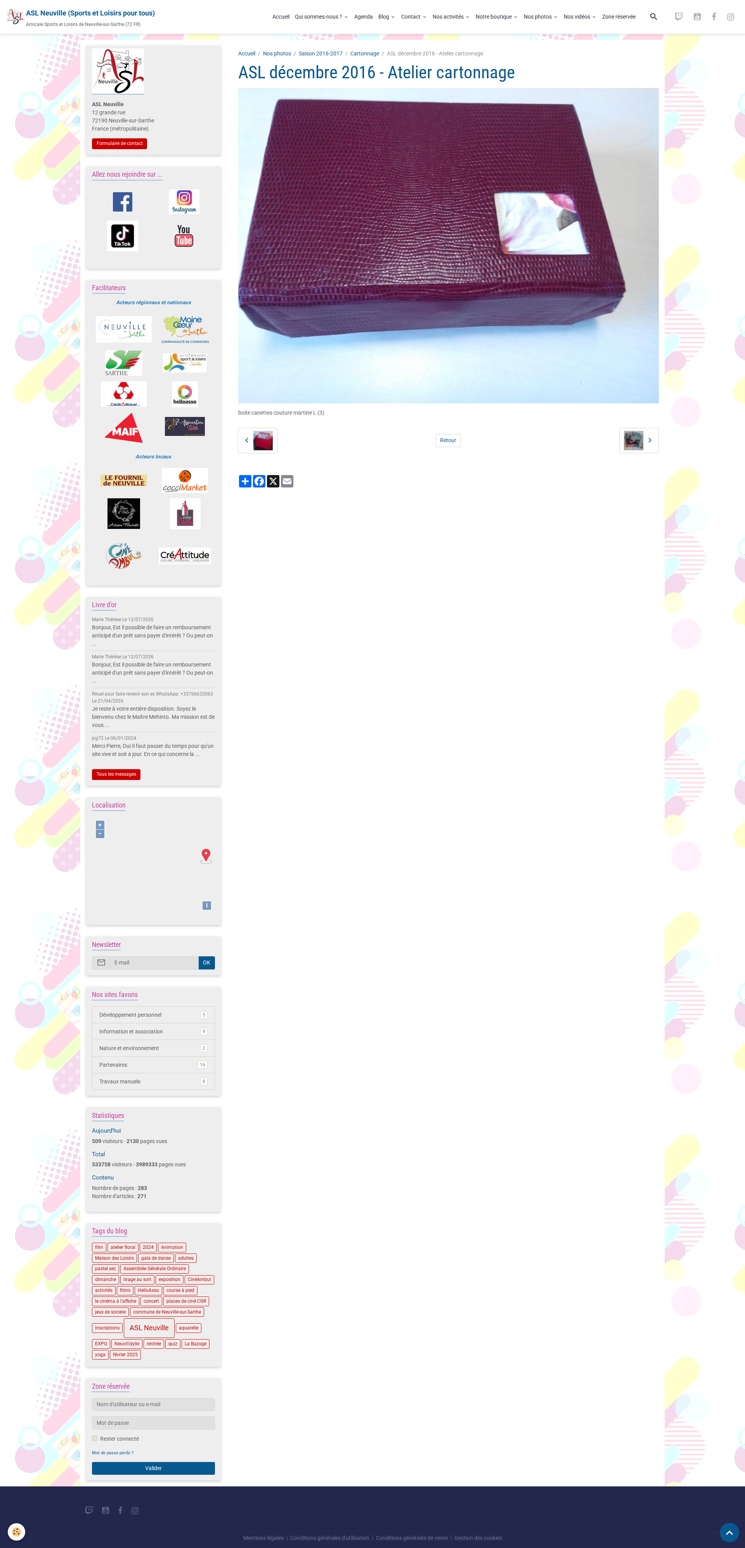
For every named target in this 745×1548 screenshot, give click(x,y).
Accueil (280, 17)
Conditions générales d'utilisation (329, 1538)
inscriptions (107, 1328)
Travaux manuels (152, 1081)
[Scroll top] (729, 1532)
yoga (100, 1354)
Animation (172, 1247)
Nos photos (538, 17)
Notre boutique (494, 17)
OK (206, 962)
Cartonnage (364, 53)
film (99, 1247)
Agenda (363, 17)
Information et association (152, 1031)
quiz (172, 1344)
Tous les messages (116, 774)
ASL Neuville (149, 1328)
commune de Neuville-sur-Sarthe (167, 1312)
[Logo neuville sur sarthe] (123, 329)
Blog (384, 17)
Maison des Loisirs (114, 1258)
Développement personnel (152, 1015)
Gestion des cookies (478, 1538)
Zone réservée (619, 17)
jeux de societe (110, 1312)
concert (151, 1301)
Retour (448, 440)
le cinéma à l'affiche (115, 1301)
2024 (148, 1247)
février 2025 (125, 1354)
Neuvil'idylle (126, 1344)
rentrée (154, 1344)
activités (104, 1290)
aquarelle (188, 1328)
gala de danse (156, 1258)
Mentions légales (263, 1538)
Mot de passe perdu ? (112, 1452)
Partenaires (152, 1065)
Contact (411, 17)
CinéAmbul (199, 1279)
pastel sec (105, 1268)
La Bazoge (195, 1344)
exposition (169, 1279)
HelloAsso (148, 1290)
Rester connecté (119, 1439)
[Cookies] (16, 1532)
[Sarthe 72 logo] (123, 363)
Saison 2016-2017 (321, 53)
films (125, 1290)
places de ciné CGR (186, 1301)
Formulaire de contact (120, 143)
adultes (186, 1258)
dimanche (105, 1279)
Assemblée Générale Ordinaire (154, 1268)
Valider (153, 1468)
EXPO (101, 1344)
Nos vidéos (577, 17)
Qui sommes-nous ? (319, 17)
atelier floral (123, 1247)
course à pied (180, 1290)
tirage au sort (137, 1279)
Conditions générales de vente (412, 1538)
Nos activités (449, 17)
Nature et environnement (152, 1048)
